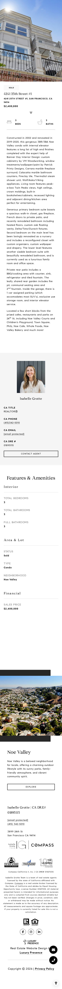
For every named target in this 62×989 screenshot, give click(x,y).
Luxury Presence (31, 952)
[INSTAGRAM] (31, 932)
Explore (31, 787)
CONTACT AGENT (31, 454)
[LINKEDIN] (39, 932)
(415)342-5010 (12, 422)
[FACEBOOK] (23, 932)
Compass (19, 883)
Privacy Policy (44, 968)
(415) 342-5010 (16, 824)
